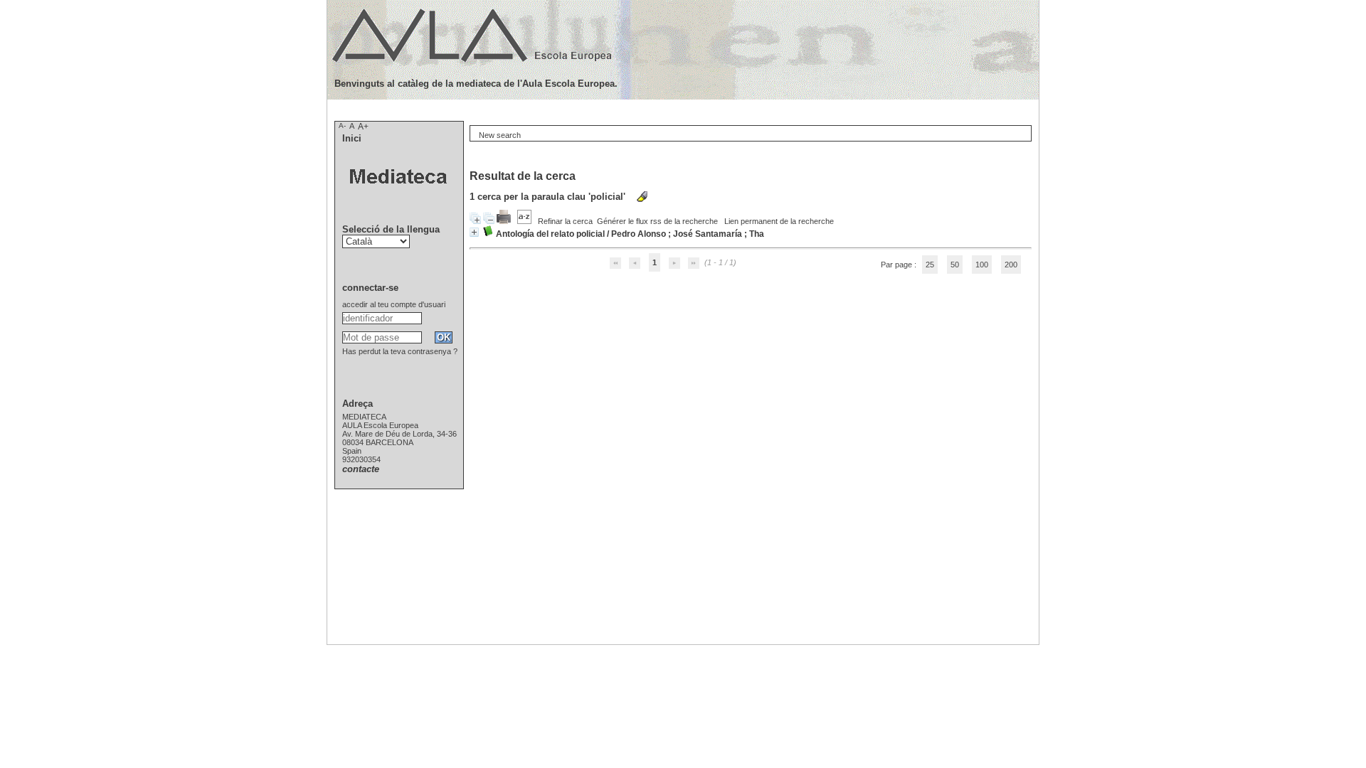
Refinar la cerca (565, 221)
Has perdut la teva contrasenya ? (399, 351)
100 (981, 264)
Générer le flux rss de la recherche (657, 221)
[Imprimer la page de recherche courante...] (505, 221)
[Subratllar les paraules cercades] (642, 196)
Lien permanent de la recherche (779, 221)
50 (955, 264)
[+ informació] (474, 232)
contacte (360, 469)
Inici (351, 138)
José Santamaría (707, 234)
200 (1011, 264)
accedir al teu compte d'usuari (393, 304)
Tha (756, 234)
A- (342, 125)
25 (930, 264)
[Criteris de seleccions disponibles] (525, 221)
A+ (363, 127)
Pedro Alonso (638, 234)
